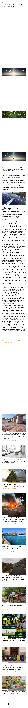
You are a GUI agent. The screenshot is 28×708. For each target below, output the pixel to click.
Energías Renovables (10, 340)
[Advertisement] (14, 22)
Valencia (11, 342)
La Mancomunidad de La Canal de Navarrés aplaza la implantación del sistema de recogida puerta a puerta (13, 666)
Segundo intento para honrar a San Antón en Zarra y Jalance (13, 485)
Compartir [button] (4, 338)
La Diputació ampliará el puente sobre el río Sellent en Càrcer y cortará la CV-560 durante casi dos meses (14, 435)
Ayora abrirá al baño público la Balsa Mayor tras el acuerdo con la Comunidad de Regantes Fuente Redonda (13, 549)
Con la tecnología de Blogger (15, 703)
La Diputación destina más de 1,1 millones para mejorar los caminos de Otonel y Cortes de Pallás (13, 578)
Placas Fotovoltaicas (6, 342)
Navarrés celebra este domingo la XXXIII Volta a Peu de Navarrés (14, 639)
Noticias (19, 340)
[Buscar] (25, 2)
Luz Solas (16, 340)
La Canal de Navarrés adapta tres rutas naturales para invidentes (12, 605)
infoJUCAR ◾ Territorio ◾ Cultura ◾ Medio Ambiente (14, 5)
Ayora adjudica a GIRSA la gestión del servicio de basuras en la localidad (13, 461)
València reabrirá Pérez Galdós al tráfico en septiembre (14, 692)
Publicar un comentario (11, 440)
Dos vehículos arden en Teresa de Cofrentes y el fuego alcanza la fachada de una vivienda (14, 519)
